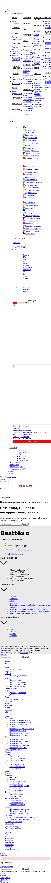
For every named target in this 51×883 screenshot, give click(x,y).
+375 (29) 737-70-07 (24, 550)
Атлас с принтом (15, 22)
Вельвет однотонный (17, 38)
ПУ (24, 272)
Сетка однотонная (39, 54)
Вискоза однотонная (16, 52)
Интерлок (16, 98)
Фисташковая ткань (33, 226)
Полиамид (27, 265)
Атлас (14, 18)
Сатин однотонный (39, 40)
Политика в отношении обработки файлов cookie (29, 611)
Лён (25, 29)
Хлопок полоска (16, 803)
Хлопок (26, 287)
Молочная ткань (31, 177)
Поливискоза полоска (28, 84)
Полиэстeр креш (16, 739)
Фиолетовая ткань (32, 223)
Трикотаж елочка (38, 93)
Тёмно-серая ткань (32, 216)
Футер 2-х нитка (16, 794)
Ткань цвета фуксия (33, 229)
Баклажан (28, 127)
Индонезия (23, 452)
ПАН (25, 263)
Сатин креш (36, 36)
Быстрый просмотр (21, 426)
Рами (25, 276)
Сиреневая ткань (31, 213)
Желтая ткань (30, 145)
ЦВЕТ (12, 121)
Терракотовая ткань (32, 221)
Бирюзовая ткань (31, 135)
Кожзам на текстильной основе (22, 820)
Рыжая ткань (30, 203)
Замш (14, 88)
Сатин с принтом (37, 44)
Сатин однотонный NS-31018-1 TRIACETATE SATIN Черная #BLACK (32, 433)
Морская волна (31, 180)
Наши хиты (14, 465)
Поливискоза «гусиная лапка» (28, 71)
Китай (21, 454)
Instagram (13, 629)
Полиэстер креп (15, 743)
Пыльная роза (30, 195)
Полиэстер (27, 90)
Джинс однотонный (17, 78)
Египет (22, 450)
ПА (24, 261)
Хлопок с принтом (17, 805)
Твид (36, 68)
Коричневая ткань (32, 158)
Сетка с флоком (37, 63)
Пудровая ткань (31, 193)
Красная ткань (30, 167)
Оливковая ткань (31, 185)
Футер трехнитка (16, 796)
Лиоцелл (27, 23)
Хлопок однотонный (17, 800)
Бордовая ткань (31, 138)
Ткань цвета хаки (32, 231)
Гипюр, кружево (16, 67)
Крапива (16, 109)
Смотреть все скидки (32, 441)
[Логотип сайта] (8, 5)
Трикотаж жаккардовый (39, 97)
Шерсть (26, 289)
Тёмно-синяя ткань (32, 218)
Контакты (13, 603)
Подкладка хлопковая (27, 60)
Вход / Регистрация (12, 849)
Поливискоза (27, 65)
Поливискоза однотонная (28, 80)
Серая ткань (29, 208)
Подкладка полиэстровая (28, 55)
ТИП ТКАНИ (15, 13)
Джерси (37, 83)
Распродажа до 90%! (17, 469)
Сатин (37, 31)
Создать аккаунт (6, 867)
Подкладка (27, 46)
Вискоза (16, 43)
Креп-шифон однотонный (20, 809)
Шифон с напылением (18, 813)
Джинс (15, 74)
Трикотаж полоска (38, 105)
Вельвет (15, 33)
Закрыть (3, 655)
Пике (25, 41)
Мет (24, 259)
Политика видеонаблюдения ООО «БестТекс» (28, 609)
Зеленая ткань (30, 148)
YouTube (12, 632)
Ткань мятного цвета (33, 182)
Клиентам (13, 599)
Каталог (12, 597)
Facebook (13, 636)
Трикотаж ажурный (38, 88)
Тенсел (37, 74)
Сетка (37, 49)
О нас (11, 601)
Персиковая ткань (32, 190)
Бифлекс (16, 28)
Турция (22, 458)
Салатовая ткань (31, 205)
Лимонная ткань (31, 172)
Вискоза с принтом (16, 61)
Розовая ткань (30, 198)
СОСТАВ (13, 249)
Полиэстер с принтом (18, 748)
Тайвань (22, 456)
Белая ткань (29, 133)
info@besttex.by (17, 554)
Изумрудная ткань (32, 151)
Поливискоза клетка (28, 76)
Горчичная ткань (31, 143)
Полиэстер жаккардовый (28, 99)
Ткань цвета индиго (33, 153)
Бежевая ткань (30, 130)
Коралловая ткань (32, 156)
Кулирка (27, 18)
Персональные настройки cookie (22, 613)
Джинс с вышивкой (16, 83)
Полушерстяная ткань (38, 19)
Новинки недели (16, 467)
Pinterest (12, 634)
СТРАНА (13, 448)
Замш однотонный (17, 93)
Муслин (27, 35)
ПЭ (24, 274)
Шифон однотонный (17, 811)
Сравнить (9, 847)
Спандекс (26, 278)
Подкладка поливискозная (29, 51)
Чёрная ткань (30, 234)
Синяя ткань (30, 211)
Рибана (37, 25)
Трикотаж (38, 79)
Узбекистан (23, 460)
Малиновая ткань (32, 175)
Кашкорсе (16, 104)
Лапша (37, 85)
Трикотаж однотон (38, 101)
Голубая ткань (30, 140)
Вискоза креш (15, 48)
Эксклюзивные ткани (18, 463)
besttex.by (24, 653)
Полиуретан (27, 268)
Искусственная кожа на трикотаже (23, 817)
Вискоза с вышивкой (16, 56)
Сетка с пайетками (38, 58)
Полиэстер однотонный (28, 107)
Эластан (26, 292)
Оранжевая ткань (32, 187)
